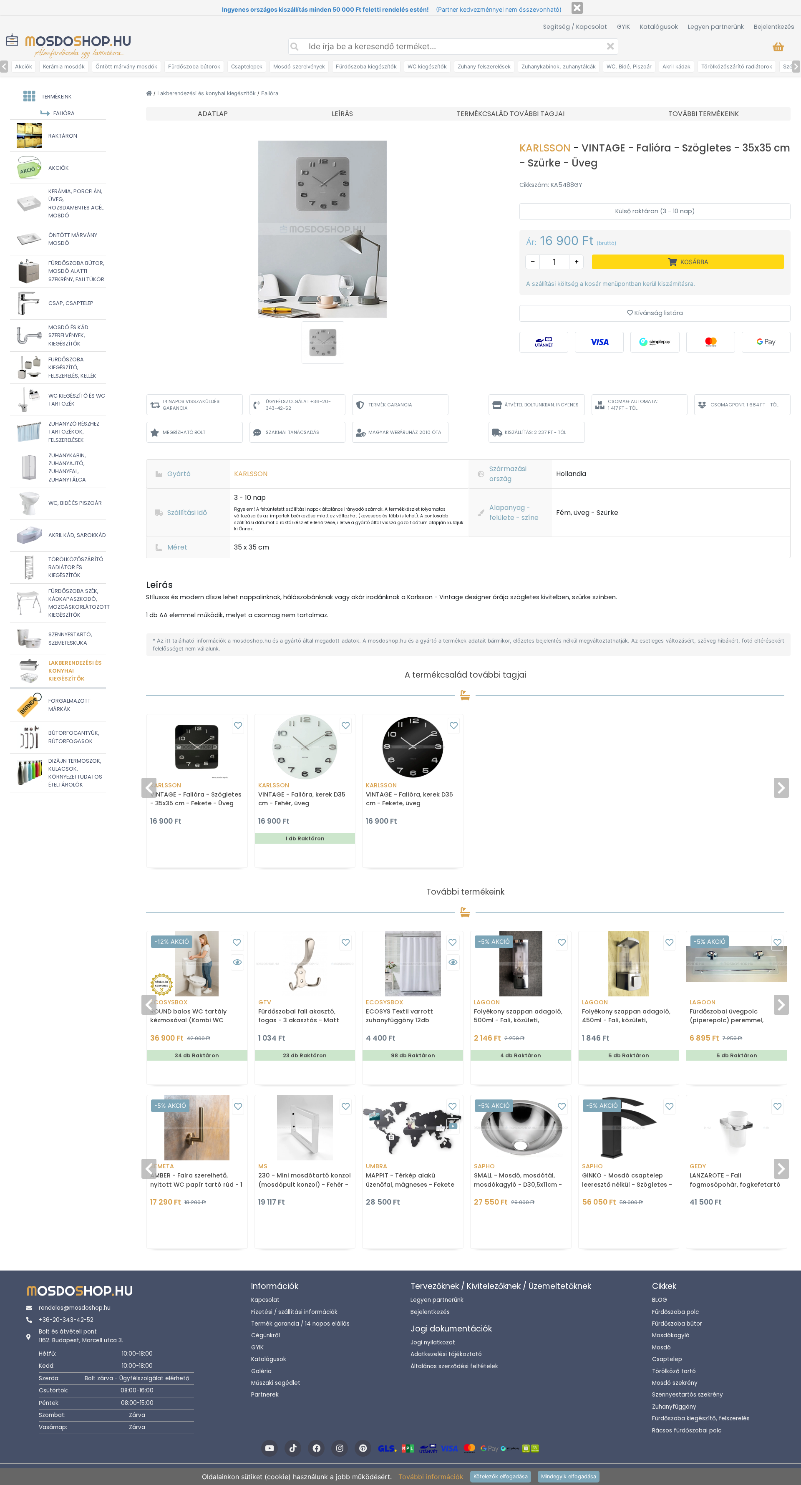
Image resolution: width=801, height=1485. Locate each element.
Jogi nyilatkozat (433, 1342)
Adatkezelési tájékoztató (446, 1354)
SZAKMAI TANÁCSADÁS (292, 432)
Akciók (23, 66)
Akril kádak (676, 66)
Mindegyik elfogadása (568, 1476)
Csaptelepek (246, 66)
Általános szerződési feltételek (454, 1366)
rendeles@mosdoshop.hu (75, 1308)
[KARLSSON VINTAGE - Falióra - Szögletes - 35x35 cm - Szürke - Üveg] (322, 229)
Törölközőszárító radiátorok (736, 66)
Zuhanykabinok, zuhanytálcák (558, 66)
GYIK (623, 27)
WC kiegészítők (427, 66)
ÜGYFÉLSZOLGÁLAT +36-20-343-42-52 (298, 405)
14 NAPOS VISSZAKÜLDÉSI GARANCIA (192, 405)
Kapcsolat (265, 1300)
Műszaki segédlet (275, 1383)
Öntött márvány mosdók (126, 66)
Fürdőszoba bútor (677, 1324)
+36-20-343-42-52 (66, 1320)
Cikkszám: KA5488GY (550, 185)
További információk (430, 1476)
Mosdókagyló (671, 1335)
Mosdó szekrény (675, 1383)
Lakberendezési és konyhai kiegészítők (207, 93)
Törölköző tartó (674, 1371)
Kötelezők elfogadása (501, 1476)
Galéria (261, 1371)
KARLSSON (546, 148)
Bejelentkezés (774, 27)
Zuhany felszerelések (484, 66)
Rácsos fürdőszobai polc (686, 1431)
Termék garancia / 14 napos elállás (300, 1324)
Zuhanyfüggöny (674, 1407)
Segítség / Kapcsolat (575, 27)
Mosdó (661, 1347)
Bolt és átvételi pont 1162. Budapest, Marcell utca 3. (81, 1336)
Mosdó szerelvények (299, 66)
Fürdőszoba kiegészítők (366, 66)
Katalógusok (659, 27)
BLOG (659, 1300)
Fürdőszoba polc (675, 1312)
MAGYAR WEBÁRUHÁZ (404, 432)
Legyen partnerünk (716, 27)
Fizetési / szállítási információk (294, 1312)
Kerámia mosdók (64, 66)
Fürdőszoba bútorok (194, 66)
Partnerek (265, 1395)
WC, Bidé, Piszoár (629, 66)
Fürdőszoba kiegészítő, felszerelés (701, 1418)
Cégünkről (265, 1335)
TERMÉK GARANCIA (390, 404)
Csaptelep (667, 1359)
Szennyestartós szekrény (687, 1395)
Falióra (269, 93)
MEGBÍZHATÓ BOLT (184, 432)
